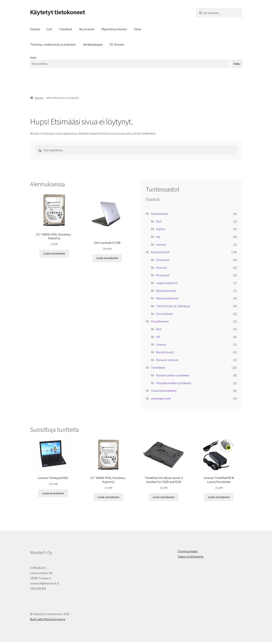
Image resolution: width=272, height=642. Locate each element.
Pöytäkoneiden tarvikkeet (174, 383)
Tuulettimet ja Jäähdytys (173, 306)
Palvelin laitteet (167, 360)
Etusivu (35, 29)
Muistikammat (166, 291)
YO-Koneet (117, 44)
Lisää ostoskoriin (54, 253)
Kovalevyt (163, 275)
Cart (49, 29)
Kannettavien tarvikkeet (173, 375)
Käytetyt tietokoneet (57, 12)
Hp (158, 237)
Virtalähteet (164, 314)
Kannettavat (159, 214)
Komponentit (160, 252)
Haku (33, 57)
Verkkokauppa (93, 44)
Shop (137, 29)
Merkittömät (165, 352)
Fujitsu (160, 229)
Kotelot (161, 268)
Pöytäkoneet (160, 321)
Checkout (65, 29)
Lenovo (161, 244)
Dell (159, 221)
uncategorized (161, 398)
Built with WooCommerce (47, 619)
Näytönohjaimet (167, 298)
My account (87, 29)
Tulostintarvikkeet (164, 391)
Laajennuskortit (167, 283)
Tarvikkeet (158, 367)
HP (158, 337)
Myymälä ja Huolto (114, 29)
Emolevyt (162, 260)
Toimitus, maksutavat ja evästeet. (53, 44)
